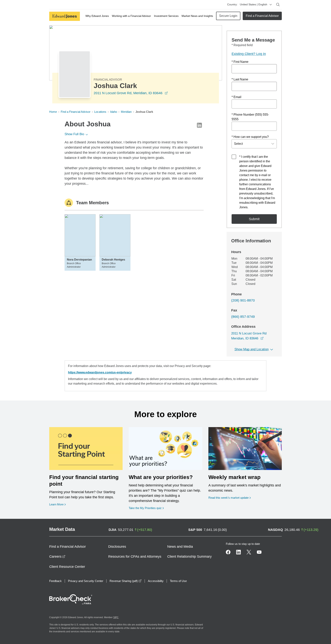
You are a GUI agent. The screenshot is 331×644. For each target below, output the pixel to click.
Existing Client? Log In (249, 54)
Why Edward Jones (97, 15)
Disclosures (117, 546)
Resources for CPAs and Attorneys (134, 556)
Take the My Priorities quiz (146, 508)
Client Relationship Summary (189, 556)
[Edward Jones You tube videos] (259, 552)
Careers (57, 556)
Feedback (55, 581)
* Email (236, 97)
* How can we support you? (250, 136)
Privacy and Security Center (85, 581)
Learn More (57, 504)
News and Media (180, 546)
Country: (232, 4)
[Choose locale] (271, 5)
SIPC (116, 617)
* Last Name (240, 79)
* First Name (240, 61)
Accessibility (156, 581)
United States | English (253, 4)
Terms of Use (178, 581)
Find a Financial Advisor (262, 15)
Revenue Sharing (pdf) (126, 581)
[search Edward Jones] (278, 4)
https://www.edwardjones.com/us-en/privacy (100, 372)
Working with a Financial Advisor (131, 15)
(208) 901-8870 (243, 300)
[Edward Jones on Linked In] (238, 552)
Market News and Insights (197, 15)
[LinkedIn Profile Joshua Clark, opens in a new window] (199, 125)
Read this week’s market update (228, 497)
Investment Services (166, 15)
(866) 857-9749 (243, 316)
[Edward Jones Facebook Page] (228, 552)
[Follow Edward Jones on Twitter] (249, 552)
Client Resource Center (67, 567)
